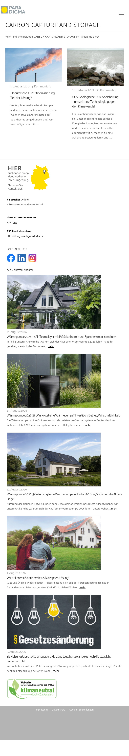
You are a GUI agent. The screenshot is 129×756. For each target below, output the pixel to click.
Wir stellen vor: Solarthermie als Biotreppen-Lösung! (38, 577)
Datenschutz (58, 709)
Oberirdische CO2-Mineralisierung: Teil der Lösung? (32, 95)
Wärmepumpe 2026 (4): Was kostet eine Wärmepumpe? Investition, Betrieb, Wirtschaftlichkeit (63, 415)
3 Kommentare (41, 86)
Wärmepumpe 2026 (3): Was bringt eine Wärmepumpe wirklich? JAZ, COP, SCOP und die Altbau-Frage (64, 496)
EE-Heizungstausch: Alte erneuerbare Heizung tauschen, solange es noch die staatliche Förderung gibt (59, 658)
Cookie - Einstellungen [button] (81, 709)
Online (18, 199)
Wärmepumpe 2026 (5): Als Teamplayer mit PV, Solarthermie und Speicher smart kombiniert (62, 336)
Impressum (41, 709)
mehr (51, 346)
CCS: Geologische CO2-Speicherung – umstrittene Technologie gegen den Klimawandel (95, 101)
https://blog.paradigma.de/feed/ (25, 236)
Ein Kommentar (105, 89)
